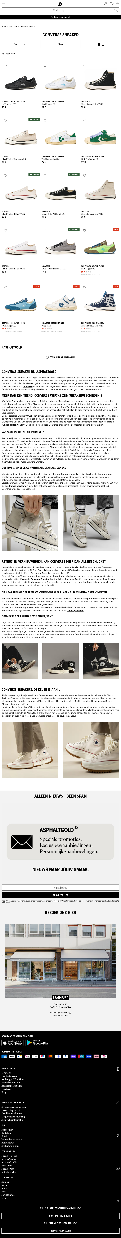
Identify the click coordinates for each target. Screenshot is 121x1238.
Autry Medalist (8, 1171)
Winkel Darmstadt (10, 1082)
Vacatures (6, 1088)
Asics (4, 1185)
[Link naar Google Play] (38, 1042)
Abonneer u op (60, 895)
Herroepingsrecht (10, 1110)
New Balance (7, 1194)
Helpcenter (7, 1129)
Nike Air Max (7, 1168)
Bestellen (6, 1132)
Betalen (5, 1136)
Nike (3, 1191)
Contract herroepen (60, 1215)
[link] (60, 4)
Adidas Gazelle (9, 1162)
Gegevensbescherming (13, 1116)
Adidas (5, 1181)
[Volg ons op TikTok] (117, 1102)
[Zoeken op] (116, 10)
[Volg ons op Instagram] (117, 1069)
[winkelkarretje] (117, 3)
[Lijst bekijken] (103, 44)
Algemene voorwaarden (13, 1106)
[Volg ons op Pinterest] (118, 1201)
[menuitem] (20, 44)
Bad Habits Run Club (11, 1085)
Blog (3, 1092)
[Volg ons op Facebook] (118, 1135)
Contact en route (10, 1075)
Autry (4, 1188)
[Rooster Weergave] (99, 44)
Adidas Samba (8, 1159)
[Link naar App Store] (12, 1042)
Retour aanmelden (60, 1230)
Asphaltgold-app (10, 1145)
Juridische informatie (12, 1119)
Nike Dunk (6, 1165)
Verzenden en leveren (12, 1139)
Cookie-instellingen (11, 1113)
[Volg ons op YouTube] (118, 1168)
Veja (3, 1197)
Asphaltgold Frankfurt (12, 1079)
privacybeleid (54, 901)
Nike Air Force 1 (9, 1155)
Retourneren (7, 1142)
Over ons (6, 1072)
